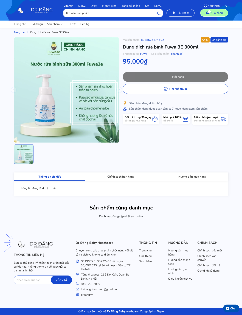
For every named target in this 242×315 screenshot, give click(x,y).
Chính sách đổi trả (208, 265)
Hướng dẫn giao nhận (178, 271)
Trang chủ (20, 24)
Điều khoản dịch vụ (180, 279)
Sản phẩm (53, 24)
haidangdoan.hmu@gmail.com (100, 289)
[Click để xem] (66, 90)
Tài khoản (183, 13)
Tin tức (71, 24)
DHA (94, 6)
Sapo (160, 311)
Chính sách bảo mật (209, 250)
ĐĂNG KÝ (61, 280)
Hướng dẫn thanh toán (179, 262)
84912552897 (90, 284)
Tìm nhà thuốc (178, 89)
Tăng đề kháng (131, 6)
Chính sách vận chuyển (206, 258)
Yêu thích (213, 6)
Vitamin (68, 6)
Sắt (147, 6)
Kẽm (157, 6)
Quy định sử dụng (208, 271)
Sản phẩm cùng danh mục (121, 207)
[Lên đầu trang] (237, 300)
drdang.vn (87, 295)
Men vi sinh (109, 6)
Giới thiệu (36, 24)
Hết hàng (178, 77)
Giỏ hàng (216, 12)
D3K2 (82, 6)
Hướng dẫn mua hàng (178, 252)
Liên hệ (84, 24)
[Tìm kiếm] (159, 13)
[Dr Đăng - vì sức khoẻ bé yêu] (36, 10)
